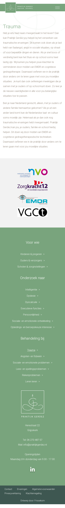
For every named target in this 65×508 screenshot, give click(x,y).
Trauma (31, 350)
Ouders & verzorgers (31, 260)
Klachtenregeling (34, 493)
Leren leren (31, 381)
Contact (8, 489)
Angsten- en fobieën (31, 356)
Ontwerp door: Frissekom (32, 500)
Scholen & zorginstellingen (31, 266)
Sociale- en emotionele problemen (31, 362)
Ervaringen (22, 489)
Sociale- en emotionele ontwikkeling (31, 321)
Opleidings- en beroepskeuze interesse (31, 327)
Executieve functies (31, 308)
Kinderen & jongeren (31, 254)
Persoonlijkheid (31, 314)
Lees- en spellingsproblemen (31, 369)
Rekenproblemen (31, 375)
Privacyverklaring (13, 493)
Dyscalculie (31, 302)
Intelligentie (31, 289)
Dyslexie (31, 295)
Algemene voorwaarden (43, 489)
